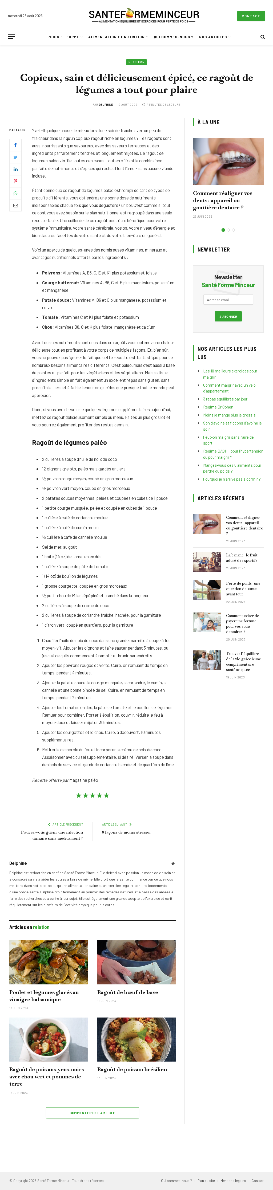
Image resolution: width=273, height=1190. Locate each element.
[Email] (15, 205)
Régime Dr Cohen (218, 406)
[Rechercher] (262, 37)
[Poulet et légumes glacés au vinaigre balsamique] (48, 962)
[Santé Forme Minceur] (144, 16)
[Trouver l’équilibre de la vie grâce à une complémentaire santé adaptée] (207, 660)
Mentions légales (233, 1181)
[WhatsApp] (15, 193)
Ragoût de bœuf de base (127, 992)
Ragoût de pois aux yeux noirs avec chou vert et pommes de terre (46, 1076)
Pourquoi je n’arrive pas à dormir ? (232, 479)
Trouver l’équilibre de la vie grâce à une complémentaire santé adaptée (243, 661)
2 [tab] (228, 230)
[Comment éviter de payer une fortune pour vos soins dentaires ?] (207, 622)
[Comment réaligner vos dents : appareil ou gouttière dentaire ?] (228, 161)
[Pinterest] (15, 181)
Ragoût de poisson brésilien (132, 1069)
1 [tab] (223, 230)
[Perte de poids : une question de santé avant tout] (207, 590)
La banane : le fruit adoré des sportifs (242, 558)
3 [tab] (233, 230)
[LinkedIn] (15, 169)
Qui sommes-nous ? (174, 36)
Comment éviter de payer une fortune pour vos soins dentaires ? (242, 623)
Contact (251, 16)
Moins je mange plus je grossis (229, 415)
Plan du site (206, 1181)
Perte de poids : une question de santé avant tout (243, 588)
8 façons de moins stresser (126, 832)
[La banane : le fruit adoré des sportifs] (207, 561)
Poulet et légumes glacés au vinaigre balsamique (44, 996)
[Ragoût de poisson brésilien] (136, 1040)
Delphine (106, 104)
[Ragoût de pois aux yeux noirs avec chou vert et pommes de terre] (48, 1040)
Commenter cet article (92, 1113)
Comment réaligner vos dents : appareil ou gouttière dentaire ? (222, 200)
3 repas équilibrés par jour (225, 398)
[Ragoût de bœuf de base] (136, 962)
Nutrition (136, 62)
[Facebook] (15, 145)
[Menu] (11, 37)
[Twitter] (15, 157)
